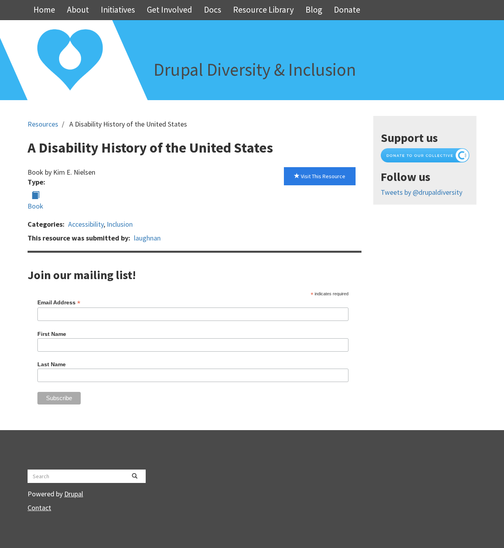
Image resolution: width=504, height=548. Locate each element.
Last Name (51, 364)
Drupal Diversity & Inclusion (255, 69)
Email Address (58, 302)
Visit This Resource (322, 176)
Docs (212, 9)
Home (44, 9)
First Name (51, 334)
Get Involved (169, 9)
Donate (347, 9)
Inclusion (120, 224)
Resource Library (263, 9)
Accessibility (86, 224)
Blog (314, 9)
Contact (39, 507)
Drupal (73, 493)
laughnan (147, 237)
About (78, 9)
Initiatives (118, 9)
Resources (43, 124)
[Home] (70, 60)
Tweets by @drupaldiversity (421, 192)
